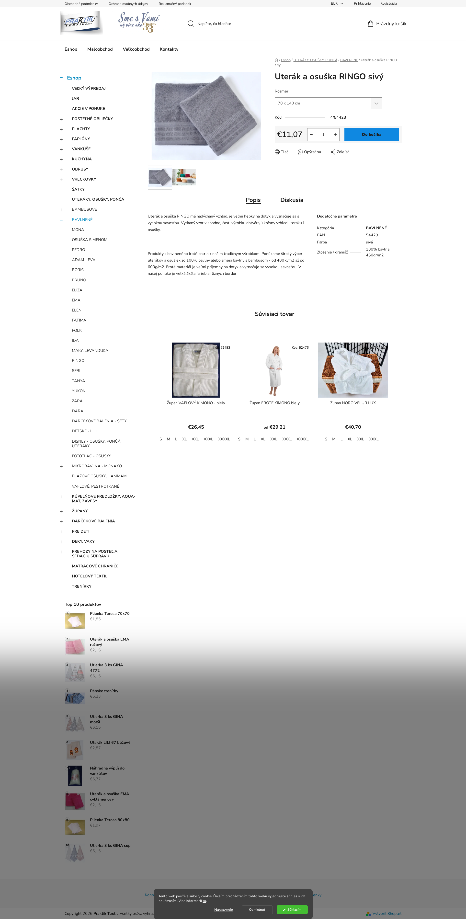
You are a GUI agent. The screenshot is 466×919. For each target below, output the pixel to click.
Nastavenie (223, 909)
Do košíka (371, 134)
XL (184, 439)
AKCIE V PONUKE (88, 108)
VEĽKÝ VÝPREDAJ (89, 88)
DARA (77, 411)
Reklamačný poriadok (175, 3)
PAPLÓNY (81, 139)
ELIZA (77, 290)
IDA (75, 340)
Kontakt (152, 895)
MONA (78, 229)
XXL (195, 439)
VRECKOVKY (84, 179)
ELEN (76, 310)
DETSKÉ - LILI (84, 431)
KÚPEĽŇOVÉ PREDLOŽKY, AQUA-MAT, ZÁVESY (104, 499)
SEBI (76, 370)
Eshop (74, 77)
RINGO (78, 360)
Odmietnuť (257, 909)
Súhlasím (294, 909)
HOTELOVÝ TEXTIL (89, 576)
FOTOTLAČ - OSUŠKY (91, 456)
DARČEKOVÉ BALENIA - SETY (99, 421)
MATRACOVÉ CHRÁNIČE (95, 566)
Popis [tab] (253, 200)
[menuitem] (71, 49)
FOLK (77, 330)
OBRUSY (80, 169)
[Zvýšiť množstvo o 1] (335, 134)
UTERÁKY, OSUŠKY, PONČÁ (98, 199)
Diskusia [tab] (291, 200)
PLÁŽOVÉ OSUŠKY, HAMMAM (99, 476)
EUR (335, 3)
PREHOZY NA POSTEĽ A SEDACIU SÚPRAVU (94, 554)
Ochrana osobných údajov (128, 3)
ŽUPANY (80, 511)
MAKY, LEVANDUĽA (90, 350)
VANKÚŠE (81, 149)
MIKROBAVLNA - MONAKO (97, 466)
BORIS (78, 270)
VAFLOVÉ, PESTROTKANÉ (95, 486)
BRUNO (79, 280)
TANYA (78, 381)
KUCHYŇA (82, 159)
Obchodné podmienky (81, 3)
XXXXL (224, 439)
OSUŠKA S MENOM (89, 239)
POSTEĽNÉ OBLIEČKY (92, 119)
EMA (76, 300)
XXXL (208, 439)
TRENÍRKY (81, 586)
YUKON (79, 391)
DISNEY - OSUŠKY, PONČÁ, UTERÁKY (97, 444)
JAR (75, 98)
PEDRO (78, 250)
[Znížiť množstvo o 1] (311, 134)
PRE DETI (81, 531)
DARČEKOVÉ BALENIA (93, 521)
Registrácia (388, 3)
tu (204, 900)
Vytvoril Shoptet (387, 913)
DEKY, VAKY (83, 541)
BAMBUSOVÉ (84, 209)
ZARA (77, 401)
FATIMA (79, 320)
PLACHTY (81, 129)
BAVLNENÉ (82, 219)
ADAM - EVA (83, 260)
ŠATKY (78, 189)
